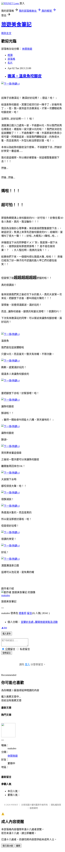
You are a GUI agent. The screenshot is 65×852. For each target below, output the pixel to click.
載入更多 (7, 633)
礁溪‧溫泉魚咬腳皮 (25, 76)
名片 (10, 62)
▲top (4, 627)
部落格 (11, 59)
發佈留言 (7, 653)
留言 (29, 613)
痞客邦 (22, 613)
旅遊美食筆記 (16, 24)
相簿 (10, 55)
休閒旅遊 (27, 48)
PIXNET (14, 805)
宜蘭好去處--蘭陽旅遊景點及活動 (39, 622)
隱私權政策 (56, 805)
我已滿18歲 (8, 846)
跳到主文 (6, 33)
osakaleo (5, 595)
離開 (18, 846)
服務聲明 (34, 808)
